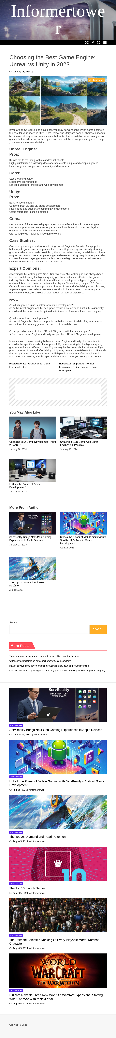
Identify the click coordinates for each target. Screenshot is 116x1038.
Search (13, 622)
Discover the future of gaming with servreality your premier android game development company (57, 670)
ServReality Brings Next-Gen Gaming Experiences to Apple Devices (30, 539)
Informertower (58, 19)
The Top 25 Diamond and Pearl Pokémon (37, 836)
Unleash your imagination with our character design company (40, 661)
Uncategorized (16, 725)
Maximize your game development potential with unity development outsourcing (49, 666)
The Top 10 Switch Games (27, 888)
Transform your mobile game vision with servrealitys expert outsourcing (44, 656)
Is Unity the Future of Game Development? (25, 486)
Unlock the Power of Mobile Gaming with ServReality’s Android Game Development (83, 540)
